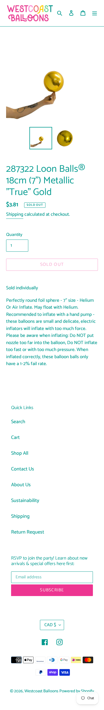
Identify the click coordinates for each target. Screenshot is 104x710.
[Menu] (94, 13)
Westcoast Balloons (41, 691)
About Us (21, 485)
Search (18, 422)
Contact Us (22, 469)
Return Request (27, 532)
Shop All (19, 453)
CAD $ (50, 625)
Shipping (14, 214)
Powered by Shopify (76, 691)
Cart (15, 437)
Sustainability (25, 500)
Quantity (14, 235)
